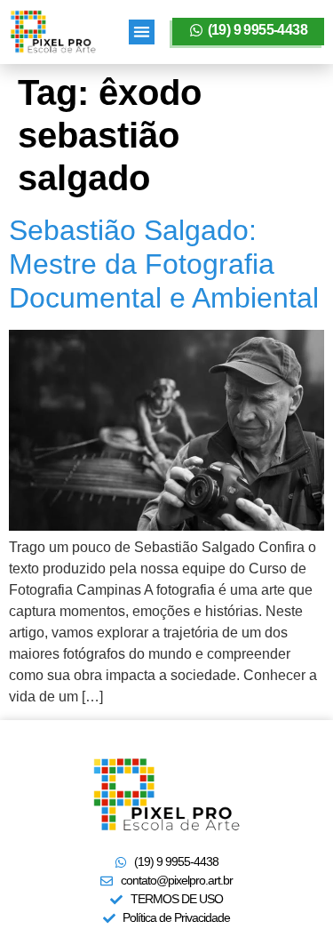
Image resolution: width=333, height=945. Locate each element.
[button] (142, 32)
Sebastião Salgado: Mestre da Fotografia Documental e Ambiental (164, 264)
